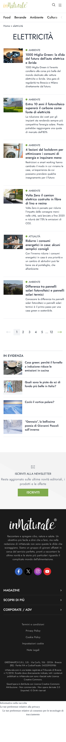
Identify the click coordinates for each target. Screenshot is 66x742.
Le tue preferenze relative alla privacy (20, 706)
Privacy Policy (33, 631)
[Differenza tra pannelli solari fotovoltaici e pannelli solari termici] (13, 287)
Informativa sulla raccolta (13, 703)
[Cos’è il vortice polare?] (12, 407)
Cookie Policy (33, 637)
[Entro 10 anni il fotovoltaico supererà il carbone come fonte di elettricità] (13, 105)
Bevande (20, 17)
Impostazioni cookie (33, 643)
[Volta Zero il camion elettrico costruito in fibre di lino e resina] (13, 196)
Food (6, 17)
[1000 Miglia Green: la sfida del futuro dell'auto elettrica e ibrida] (13, 55)
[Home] (15, 5)
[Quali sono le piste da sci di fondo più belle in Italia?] (12, 387)
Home (6, 26)
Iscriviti (33, 492)
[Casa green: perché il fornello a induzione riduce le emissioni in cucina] (12, 368)
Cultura (52, 17)
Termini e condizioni (33, 624)
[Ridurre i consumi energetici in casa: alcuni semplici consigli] (13, 242)
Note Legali (33, 650)
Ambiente (36, 17)
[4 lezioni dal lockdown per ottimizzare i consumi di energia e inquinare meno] (13, 150)
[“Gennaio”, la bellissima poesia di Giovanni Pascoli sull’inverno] (12, 427)
